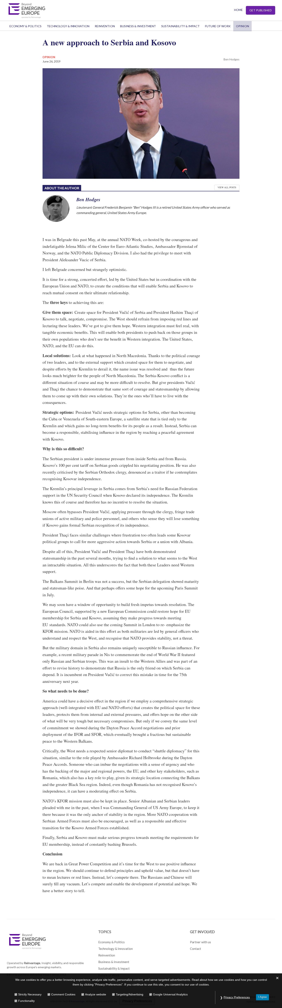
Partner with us (200, 942)
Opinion (242, 26)
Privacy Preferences (237, 997)
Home (238, 10)
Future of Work (218, 26)
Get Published (260, 10)
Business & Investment (138, 26)
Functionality (26, 1000)
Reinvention (105, 26)
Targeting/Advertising (129, 994)
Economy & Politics (25, 26)
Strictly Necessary (29, 994)
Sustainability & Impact (180, 26)
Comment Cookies (63, 994)
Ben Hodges (231, 59)
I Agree (262, 997)
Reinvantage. (32, 963)
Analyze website (95, 994)
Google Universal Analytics (170, 994)
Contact (195, 948)
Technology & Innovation (68, 26)
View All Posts (227, 187)
